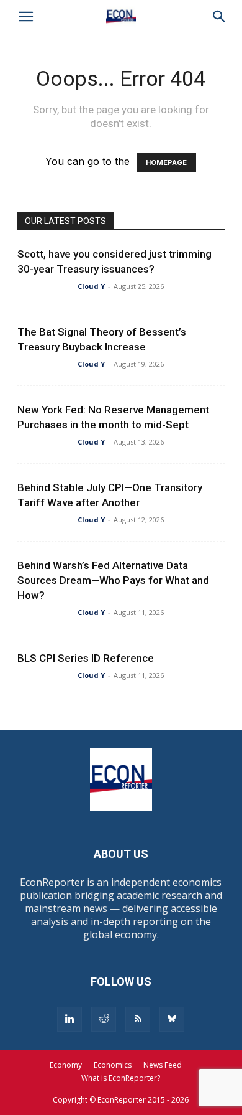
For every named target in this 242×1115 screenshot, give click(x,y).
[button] (26, 17)
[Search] (219, 17)
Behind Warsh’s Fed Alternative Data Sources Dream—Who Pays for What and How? (113, 580)
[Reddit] (103, 1019)
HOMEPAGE (166, 162)
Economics (113, 1065)
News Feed (162, 1065)
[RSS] (137, 1019)
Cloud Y (91, 286)
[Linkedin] (69, 1019)
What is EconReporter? (120, 1078)
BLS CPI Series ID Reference (85, 658)
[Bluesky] (171, 1019)
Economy (66, 1065)
